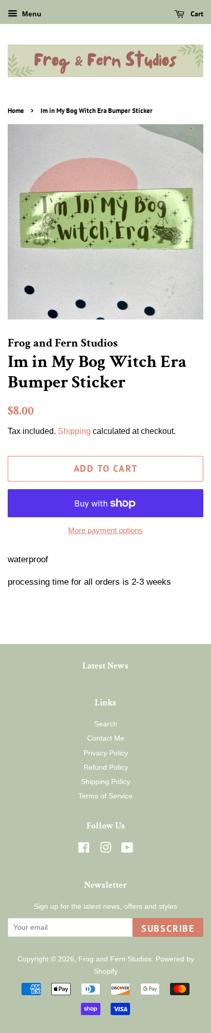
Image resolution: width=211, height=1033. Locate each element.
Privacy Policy (105, 753)
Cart (195, 13)
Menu (30, 14)
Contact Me (105, 738)
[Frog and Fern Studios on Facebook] (84, 849)
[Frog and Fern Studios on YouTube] (127, 849)
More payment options (105, 530)
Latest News (105, 666)
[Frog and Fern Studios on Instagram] (105, 849)
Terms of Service (105, 796)
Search (105, 724)
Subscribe (168, 928)
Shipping (74, 431)
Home (16, 110)
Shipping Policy (105, 781)
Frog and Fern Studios (115, 959)
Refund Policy (105, 767)
